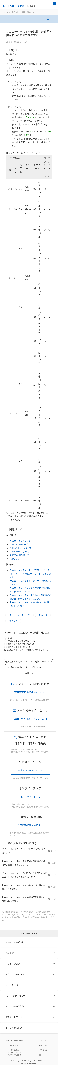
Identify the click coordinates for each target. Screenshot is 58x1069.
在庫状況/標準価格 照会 (29, 825)
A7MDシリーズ (17, 558)
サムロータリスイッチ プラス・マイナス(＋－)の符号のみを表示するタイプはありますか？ (30, 574)
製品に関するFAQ (28, 12)
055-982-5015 (28, 749)
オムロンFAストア (29, 796)
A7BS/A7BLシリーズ (19, 551)
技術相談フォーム (35, 718)
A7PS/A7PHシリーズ (19, 555)
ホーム (5, 12)
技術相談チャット (35, 692)
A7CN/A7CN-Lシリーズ (20, 547)
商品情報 (15, 12)
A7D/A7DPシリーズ (19, 544)
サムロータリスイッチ (20, 540)
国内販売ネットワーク (29, 770)
